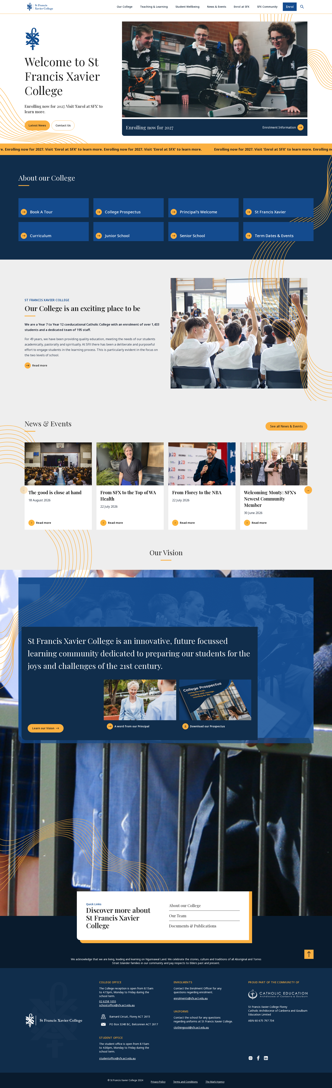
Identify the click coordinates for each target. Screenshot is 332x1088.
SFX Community (267, 6)
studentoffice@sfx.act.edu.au (117, 1058)
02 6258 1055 (107, 1001)
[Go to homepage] (40, 7)
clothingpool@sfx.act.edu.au (191, 1027)
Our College (124, 6)
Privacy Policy (158, 1081)
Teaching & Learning (154, 6)
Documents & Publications (192, 925)
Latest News (37, 125)
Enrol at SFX (241, 6)
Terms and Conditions (185, 1081)
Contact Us (63, 125)
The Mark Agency (214, 1081)
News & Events (216, 6)
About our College (185, 905)
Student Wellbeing (187, 6)
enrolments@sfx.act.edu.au (191, 998)
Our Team (177, 915)
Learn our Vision (43, 728)
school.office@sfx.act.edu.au (117, 1005)
